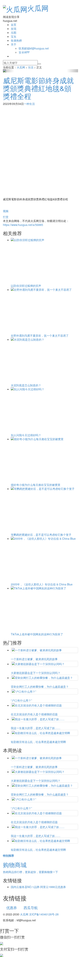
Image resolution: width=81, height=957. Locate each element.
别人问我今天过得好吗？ (26, 435)
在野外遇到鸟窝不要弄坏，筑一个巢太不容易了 (40, 335)
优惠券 (11, 907)
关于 (13, 44)
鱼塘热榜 (16, 40)
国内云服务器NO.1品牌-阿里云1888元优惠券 (38, 887)
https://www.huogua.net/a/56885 (23, 225)
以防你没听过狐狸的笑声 (26, 286)
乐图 (13, 32)
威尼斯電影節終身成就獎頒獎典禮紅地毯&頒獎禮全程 (38, 88)
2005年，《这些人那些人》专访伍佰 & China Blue (42, 584)
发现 (13, 29)
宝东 (13, 36)
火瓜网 (38, 8)
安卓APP (24, 52)
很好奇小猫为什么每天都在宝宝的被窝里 (35, 485)
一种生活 (29, 104)
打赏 (5, 217)
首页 (13, 25)
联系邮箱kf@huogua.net (34, 48)
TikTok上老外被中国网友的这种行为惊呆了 (37, 634)
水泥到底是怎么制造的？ (26, 385)
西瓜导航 (31, 907)
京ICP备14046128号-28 (44, 914)
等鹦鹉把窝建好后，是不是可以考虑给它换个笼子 (41, 535)
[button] (8, 70)
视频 (5, 211)
